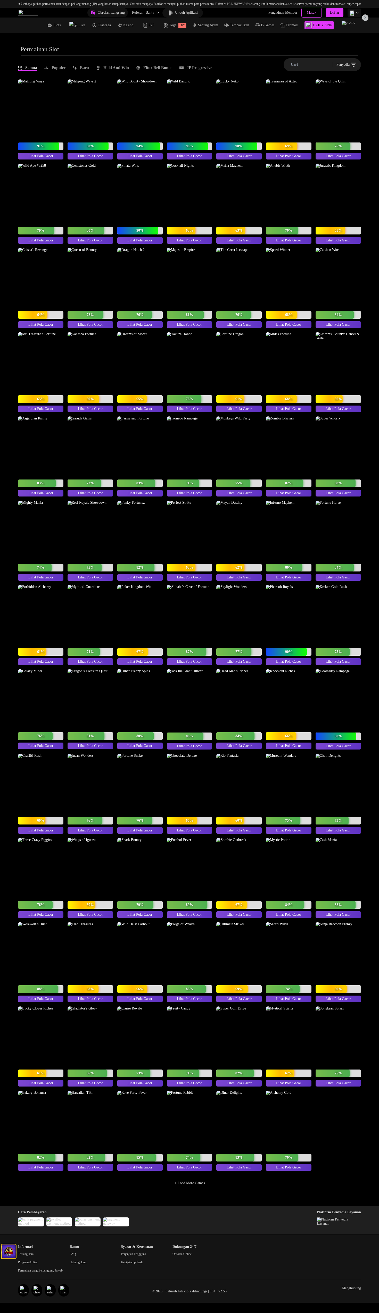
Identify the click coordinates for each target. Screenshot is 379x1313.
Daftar (334, 12)
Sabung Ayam (208, 25)
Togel (177, 25)
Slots (57, 25)
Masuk (311, 12)
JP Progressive (199, 67)
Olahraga (104, 25)
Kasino (128, 25)
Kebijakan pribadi (132, 1262)
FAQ (73, 1254)
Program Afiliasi (28, 1262)
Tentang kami (26, 1254)
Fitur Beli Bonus (157, 67)
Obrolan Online (182, 1254)
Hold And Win (116, 67)
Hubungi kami (78, 1262)
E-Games (267, 25)
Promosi (292, 25)
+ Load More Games (190, 1183)
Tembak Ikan (239, 25)
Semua (31, 67)
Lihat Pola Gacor (40, 156)
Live (81, 25)
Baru (84, 67)
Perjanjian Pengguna (133, 1254)
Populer (58, 67)
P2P (151, 25)
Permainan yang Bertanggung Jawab (40, 1270)
